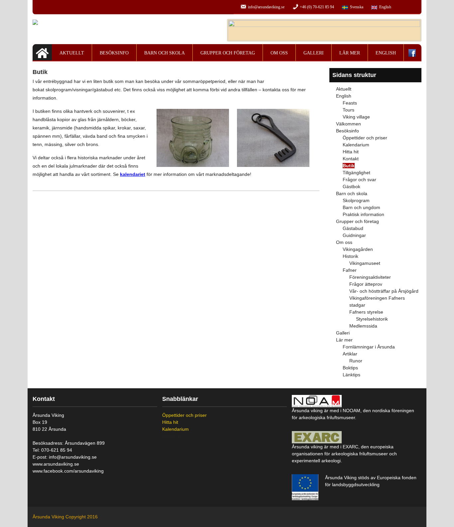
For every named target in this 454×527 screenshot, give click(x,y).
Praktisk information (363, 214)
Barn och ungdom (361, 207)
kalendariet (132, 174)
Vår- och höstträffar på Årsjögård (383, 291)
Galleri (313, 52)
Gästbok (351, 186)
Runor (355, 360)
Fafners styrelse (366, 312)
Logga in (171, 436)
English (386, 52)
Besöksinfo (114, 52)
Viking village (356, 116)
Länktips (351, 374)
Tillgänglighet (356, 172)
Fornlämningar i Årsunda (369, 346)
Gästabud (353, 228)
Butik (349, 165)
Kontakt (351, 158)
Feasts (350, 103)
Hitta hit (351, 151)
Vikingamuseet (364, 263)
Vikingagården (358, 249)
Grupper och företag (227, 52)
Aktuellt (71, 52)
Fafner (350, 270)
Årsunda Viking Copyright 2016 (65, 516)
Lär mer (349, 52)
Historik (350, 256)
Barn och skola (164, 52)
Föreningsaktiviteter (370, 277)
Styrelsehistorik (372, 319)
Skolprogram (356, 200)
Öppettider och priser (365, 137)
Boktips (350, 367)
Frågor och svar (359, 179)
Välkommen (348, 123)
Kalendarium (356, 144)
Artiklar (350, 353)
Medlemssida (363, 326)
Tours (348, 110)
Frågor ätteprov (365, 284)
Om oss (279, 52)
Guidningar (354, 235)
